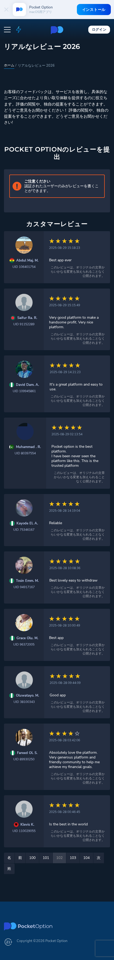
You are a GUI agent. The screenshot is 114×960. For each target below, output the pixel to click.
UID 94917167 (24, 587)
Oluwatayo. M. (27, 695)
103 (73, 857)
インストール (94, 9)
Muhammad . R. (28, 447)
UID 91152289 (23, 324)
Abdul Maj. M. (27, 260)
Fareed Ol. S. (27, 753)
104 (86, 857)
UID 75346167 (23, 530)
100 (32, 857)
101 (46, 857)
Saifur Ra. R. (27, 318)
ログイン (99, 29)
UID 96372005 (23, 644)
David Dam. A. (27, 385)
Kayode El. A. (27, 523)
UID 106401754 (24, 267)
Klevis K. (27, 824)
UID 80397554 (25, 453)
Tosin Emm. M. (27, 581)
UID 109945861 (24, 391)
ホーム (9, 65)
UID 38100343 (24, 702)
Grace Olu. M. (27, 638)
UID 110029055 (24, 831)
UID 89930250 (23, 759)
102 (59, 857)
